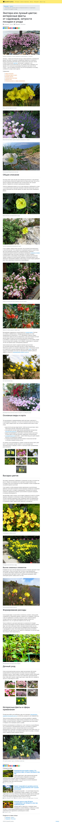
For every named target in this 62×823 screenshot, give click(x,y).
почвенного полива (35, 252)
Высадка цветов (9, 76)
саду (30, 349)
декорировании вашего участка (21, 352)
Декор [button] (31, 1)
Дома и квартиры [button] (24, 1)
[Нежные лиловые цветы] (21, 43)
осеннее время (29, 332)
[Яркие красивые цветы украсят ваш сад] (21, 316)
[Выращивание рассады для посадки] (21, 648)
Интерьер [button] (17, 1)
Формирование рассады (11, 78)
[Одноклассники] (8, 28)
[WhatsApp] (5, 28)
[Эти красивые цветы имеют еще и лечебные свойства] (21, 747)
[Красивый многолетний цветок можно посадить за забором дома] (21, 397)
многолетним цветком (10, 431)
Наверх (57, 821)
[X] (15, 28)
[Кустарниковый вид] (21, 367)
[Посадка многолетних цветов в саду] (21, 549)
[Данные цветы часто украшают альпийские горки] (21, 231)
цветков (15, 63)
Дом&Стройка (9, 1)
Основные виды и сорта (11, 75)
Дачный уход (8, 79)
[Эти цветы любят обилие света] (21, 517)
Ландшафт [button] (36, 1)
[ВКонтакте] (3, 28)
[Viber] (10, 28)
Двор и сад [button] (42, 1)
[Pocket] (12, 28)
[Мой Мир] (13, 28)
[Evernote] (19, 28)
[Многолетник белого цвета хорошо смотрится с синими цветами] (21, 124)
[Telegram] (7, 28)
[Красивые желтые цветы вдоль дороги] (21, 592)
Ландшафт (6, 6)
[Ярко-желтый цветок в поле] (21, 94)
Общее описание (9, 73)
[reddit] (17, 28)
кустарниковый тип (10, 435)
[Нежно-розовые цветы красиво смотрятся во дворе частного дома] (21, 281)
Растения (13, 819)
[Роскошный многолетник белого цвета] (21, 156)
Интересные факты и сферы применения (15, 81)
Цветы (11, 6)
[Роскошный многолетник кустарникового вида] (21, 203)
